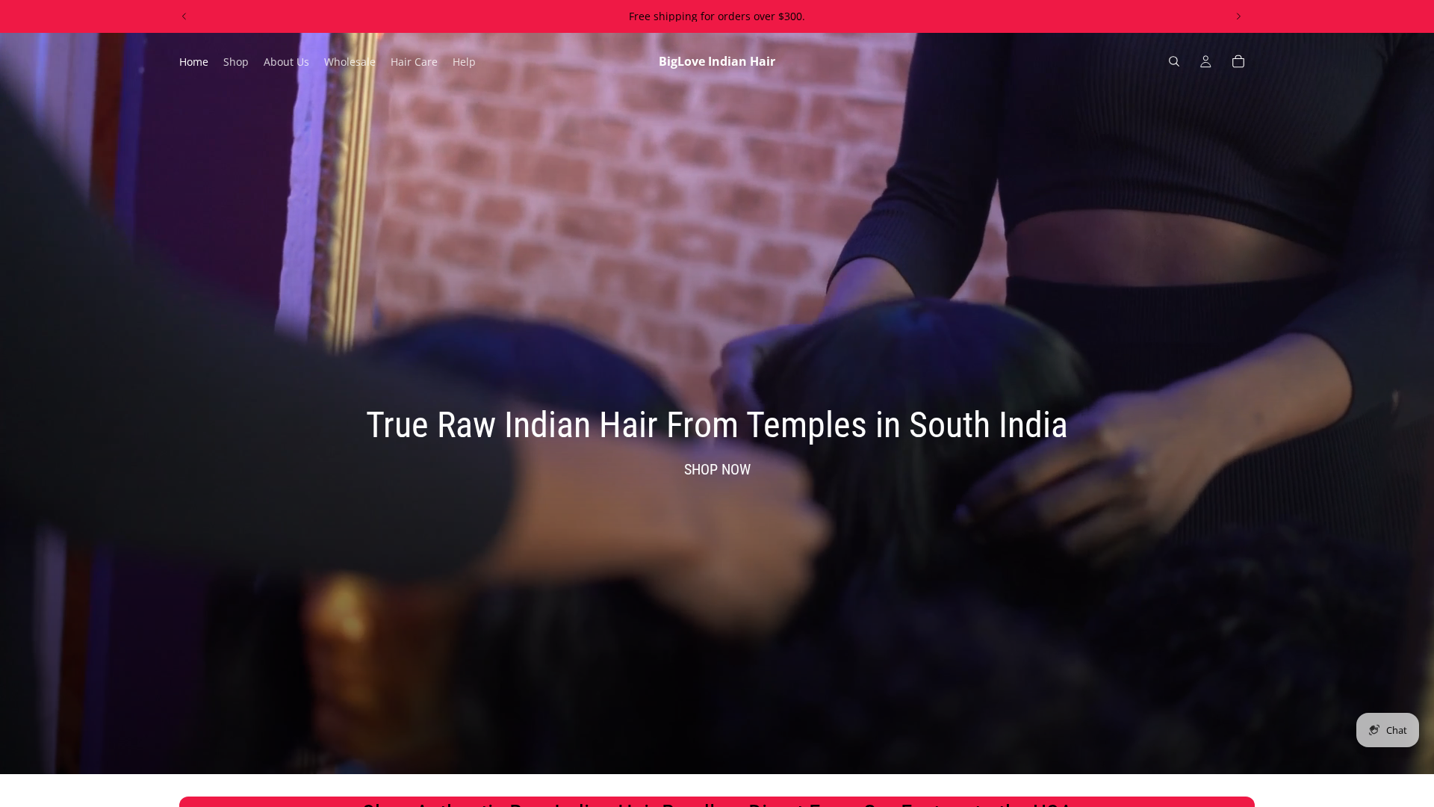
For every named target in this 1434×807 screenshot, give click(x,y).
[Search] (1174, 61)
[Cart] (1238, 61)
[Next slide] (1238, 16)
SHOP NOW (717, 469)
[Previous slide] (184, 16)
